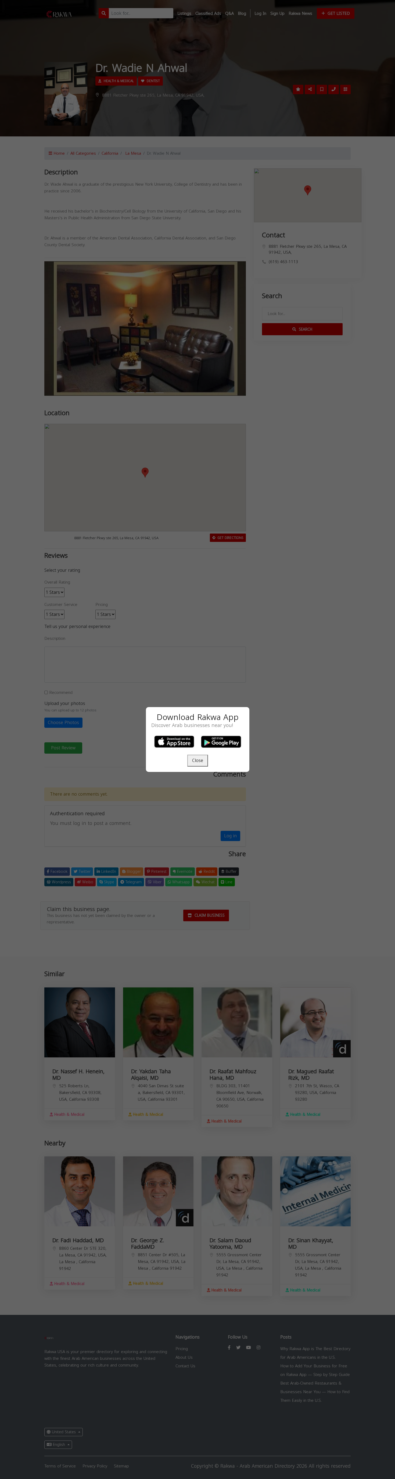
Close (197, 760)
